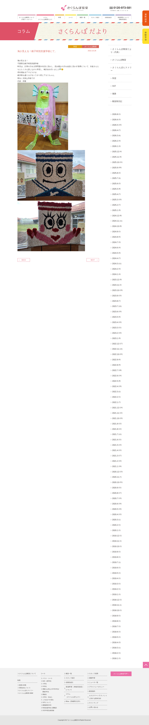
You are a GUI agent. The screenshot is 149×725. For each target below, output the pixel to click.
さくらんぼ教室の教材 (26, 693)
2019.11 (115, 541)
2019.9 (115, 552)
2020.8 (115, 493)
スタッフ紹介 (95, 17)
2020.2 (115, 525)
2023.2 (115, 333)
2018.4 (115, 642)
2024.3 (115, 263)
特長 (59, 17)
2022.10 (115, 354)
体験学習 (146, 36)
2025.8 (115, 173)
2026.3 (115, 135)
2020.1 (115, 530)
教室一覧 (82, 17)
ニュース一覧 (93, 682)
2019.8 (115, 557)
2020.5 (115, 509)
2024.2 (115, 269)
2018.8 (115, 621)
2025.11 (115, 157)
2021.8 (115, 429)
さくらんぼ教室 (119, 60)
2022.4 (115, 386)
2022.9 (115, 360)
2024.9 (115, 232)
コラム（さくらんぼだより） (73, 695)
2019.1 (115, 594)
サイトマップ (93, 703)
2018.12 (115, 600)
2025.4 (115, 194)
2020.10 (115, 482)
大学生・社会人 (47, 697)
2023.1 (115, 338)
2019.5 (115, 573)
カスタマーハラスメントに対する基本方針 (98, 697)
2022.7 (115, 370)
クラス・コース (47, 678)
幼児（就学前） (47, 681)
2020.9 (115, 488)
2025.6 (115, 183)
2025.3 (115, 200)
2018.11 (115, 605)
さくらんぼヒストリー (26, 690)
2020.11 (115, 477)
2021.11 (115, 413)
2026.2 (115, 141)
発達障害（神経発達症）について (75, 688)
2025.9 (115, 168)
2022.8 (115, 365)
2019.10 (115, 546)
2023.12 (115, 280)
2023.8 (115, 301)
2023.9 (115, 296)
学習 (114, 78)
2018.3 (115, 648)
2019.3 (115, 584)
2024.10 (115, 226)
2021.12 (115, 408)
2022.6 (115, 376)
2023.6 (115, 312)
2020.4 (115, 514)
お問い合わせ (93, 707)
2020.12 (115, 472)
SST (114, 86)
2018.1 (115, 658)
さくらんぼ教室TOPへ (121, 674)
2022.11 (115, 349)
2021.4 (115, 450)
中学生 (44, 686)
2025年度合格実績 (48, 710)
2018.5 (115, 637)
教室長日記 (117, 101)
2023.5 (115, 317)
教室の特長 (22, 685)
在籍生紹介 (108, 17)
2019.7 (115, 562)
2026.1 (115, 146)
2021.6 (115, 440)
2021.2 (115, 461)
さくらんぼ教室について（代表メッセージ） (26, 18)
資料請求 (146, 18)
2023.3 (115, 328)
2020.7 (115, 498)
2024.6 (115, 248)
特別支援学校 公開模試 (49, 708)
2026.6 (115, 120)
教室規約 (92, 691)
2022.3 (115, 392)
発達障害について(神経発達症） (123, 18)
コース (70, 17)
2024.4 (115, 258)
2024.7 (115, 242)
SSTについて (46, 702)
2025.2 (115, 205)
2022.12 (115, 344)
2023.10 (115, 290)
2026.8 (115, 114)
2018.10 (115, 610)
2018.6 (115, 632)
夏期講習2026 (46, 705)
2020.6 (115, 504)
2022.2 (115, 397)
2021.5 (115, 445)
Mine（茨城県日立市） (73, 701)
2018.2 (115, 653)
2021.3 (115, 456)
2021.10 (115, 418)
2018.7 (115, 626)
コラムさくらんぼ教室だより (45, 18)
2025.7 (115, 178)
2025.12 (115, 151)
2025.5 (115, 189)
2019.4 (115, 578)
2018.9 (115, 616)
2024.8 (115, 237)
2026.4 (115, 130)
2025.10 (115, 162)
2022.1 (115, 402)
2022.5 (115, 381)
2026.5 (115, 125)
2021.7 (115, 434)
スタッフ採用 (93, 673)
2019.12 (115, 536)
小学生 (44, 684)
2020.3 (115, 520)
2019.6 (115, 568)
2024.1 (115, 274)
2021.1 (115, 466)
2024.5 (115, 253)
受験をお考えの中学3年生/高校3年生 (50, 690)
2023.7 (115, 306)
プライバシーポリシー (96, 687)
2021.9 (115, 424)
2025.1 (115, 210)
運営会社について (24, 688)
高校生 (44, 694)
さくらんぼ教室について (27, 673)
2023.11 (115, 285)
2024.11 (115, 221)
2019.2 (115, 589)
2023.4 (115, 322)
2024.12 (115, 216)
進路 (114, 94)
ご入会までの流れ (48, 700)
